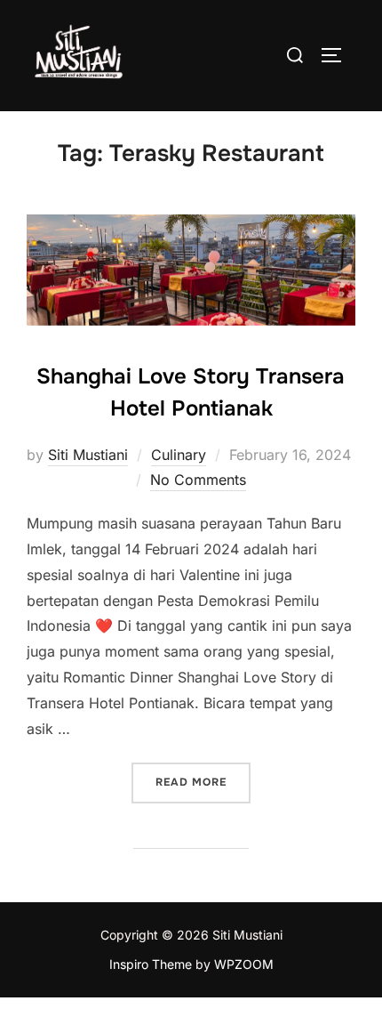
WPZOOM (244, 964)
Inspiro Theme (150, 964)
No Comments (198, 479)
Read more (203, 781)
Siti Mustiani (88, 455)
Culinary (178, 455)
